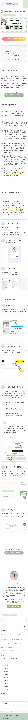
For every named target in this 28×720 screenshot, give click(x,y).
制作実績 (5, 700)
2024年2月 (5, 689)
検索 (25, 626)
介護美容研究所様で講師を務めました (10, 651)
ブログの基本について (11, 53)
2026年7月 (5, 665)
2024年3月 (5, 686)
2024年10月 (5, 683)
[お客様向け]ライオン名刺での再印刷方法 (11, 643)
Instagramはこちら (14, 606)
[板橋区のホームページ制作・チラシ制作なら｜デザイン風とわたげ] (9, 4)
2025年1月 (5, 677)
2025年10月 (5, 668)
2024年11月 (5, 680)
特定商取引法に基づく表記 (9, 715)
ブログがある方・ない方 (11, 51)
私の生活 (5, 703)
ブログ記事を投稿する (13, 59)
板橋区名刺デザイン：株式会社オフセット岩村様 (12, 639)
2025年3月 (5, 674)
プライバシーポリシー (19, 715)
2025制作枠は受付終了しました (8, 647)
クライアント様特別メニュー (9, 14)
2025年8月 (5, 671)
